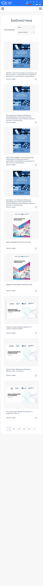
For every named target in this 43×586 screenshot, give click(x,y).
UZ (40, 2)
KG (30, 2)
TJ (37, 2)
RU (27, 2)
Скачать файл (11, 79)
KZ (33, 2)
